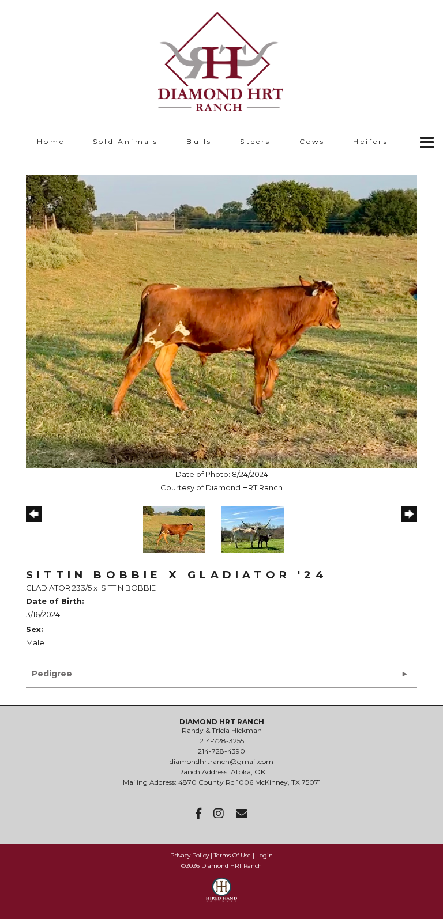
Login (264, 855)
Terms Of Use (232, 855)
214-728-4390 (221, 751)
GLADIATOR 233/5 (59, 587)
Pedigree (52, 673)
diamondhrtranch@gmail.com (221, 761)
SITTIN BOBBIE (128, 587)
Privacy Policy (189, 855)
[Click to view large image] (221, 320)
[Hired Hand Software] (222, 895)
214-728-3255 (222, 740)
